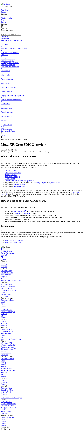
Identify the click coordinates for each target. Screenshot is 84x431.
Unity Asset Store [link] (18, 211)
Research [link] (4, 265)
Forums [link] (3, 306)
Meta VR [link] (4, 255)
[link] (5, 4)
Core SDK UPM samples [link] (14, 240)
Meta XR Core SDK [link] (23, 213)
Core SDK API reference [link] (14, 242)
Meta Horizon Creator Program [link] (11, 280)
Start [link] (2, 278)
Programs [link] (4, 276)
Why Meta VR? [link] (6, 284)
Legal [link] (3, 302)
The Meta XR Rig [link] (11, 171)
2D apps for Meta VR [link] (8, 290)
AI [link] (2, 257)
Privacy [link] (3, 304)
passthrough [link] (37, 183)
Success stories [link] (6, 294)
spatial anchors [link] (54, 183)
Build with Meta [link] (6, 251)
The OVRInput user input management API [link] (20, 181)
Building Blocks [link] (11, 175)
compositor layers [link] (20, 186)
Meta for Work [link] (6, 275)
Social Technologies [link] (8, 253)
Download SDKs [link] (7, 273)
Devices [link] (3, 292)
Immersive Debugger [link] (12, 177)
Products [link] (4, 267)
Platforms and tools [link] (7, 288)
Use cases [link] (4, 296)
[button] (42, 2)
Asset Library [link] (10, 179)
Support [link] (3, 308)
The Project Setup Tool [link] (13, 173)
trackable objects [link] (19, 184)
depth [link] (44, 183)
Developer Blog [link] (6, 271)
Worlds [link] (3, 259)
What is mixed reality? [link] (8, 286)
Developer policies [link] (7, 300)
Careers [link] (3, 263)
